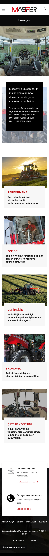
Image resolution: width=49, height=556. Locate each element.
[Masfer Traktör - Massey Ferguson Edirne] (24, 9)
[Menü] (3, 9)
